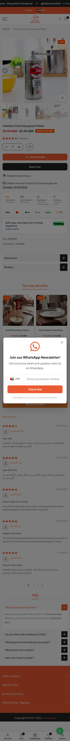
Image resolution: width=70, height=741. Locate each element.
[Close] (62, 343)
